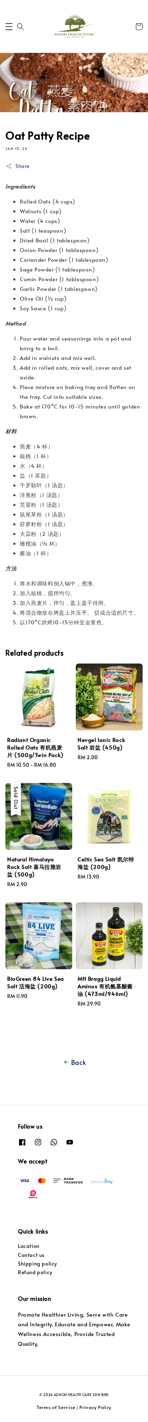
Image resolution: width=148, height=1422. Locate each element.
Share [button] (22, 166)
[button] (9, 27)
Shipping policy (37, 1263)
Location (29, 1246)
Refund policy (35, 1272)
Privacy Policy (95, 1407)
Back (78, 1062)
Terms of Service (56, 1407)
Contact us (31, 1255)
